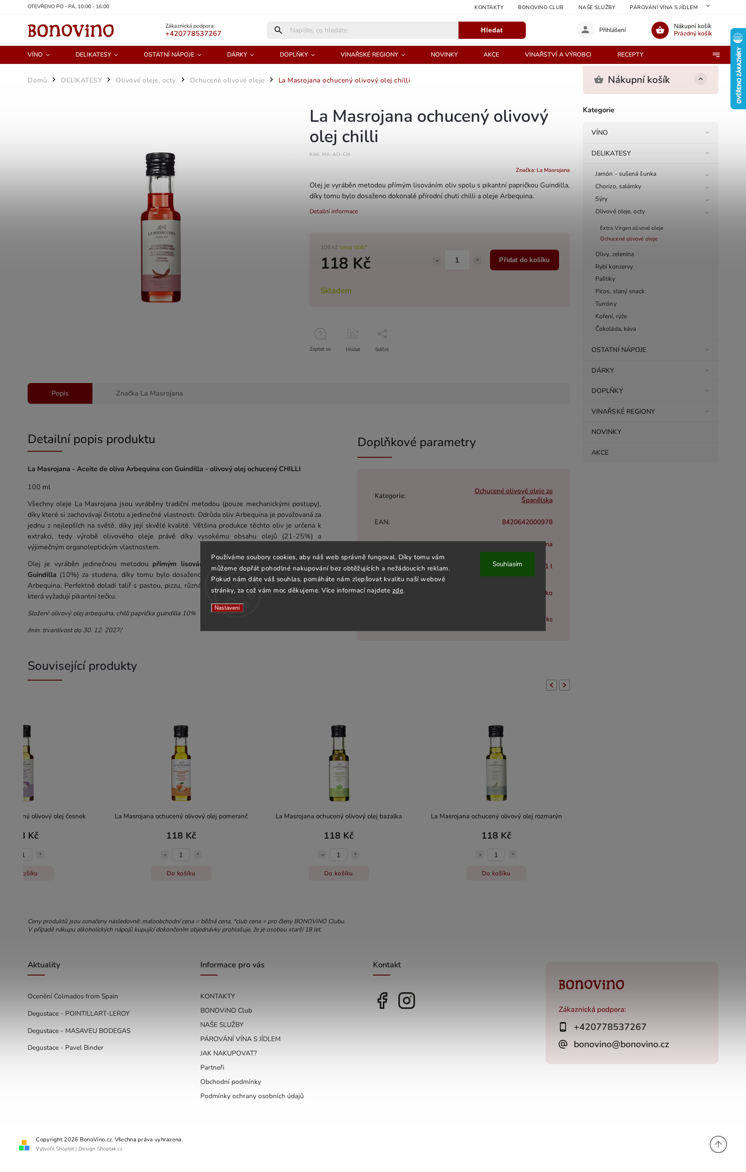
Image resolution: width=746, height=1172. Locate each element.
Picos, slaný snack (620, 291)
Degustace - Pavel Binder (66, 1047)
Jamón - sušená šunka (625, 174)
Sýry (601, 199)
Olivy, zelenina (614, 254)
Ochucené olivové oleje (628, 238)
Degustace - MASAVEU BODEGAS (79, 1030)
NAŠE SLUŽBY (597, 7)
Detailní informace (334, 211)
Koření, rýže (611, 316)
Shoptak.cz (110, 1148)
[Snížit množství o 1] (437, 260)
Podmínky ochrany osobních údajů (252, 1095)
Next (566, 685)
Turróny (605, 304)
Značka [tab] (149, 393)
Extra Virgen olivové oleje (632, 227)
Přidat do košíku (524, 259)
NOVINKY (606, 431)
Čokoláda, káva (615, 329)
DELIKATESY (611, 153)
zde (398, 590)
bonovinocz (407, 1000)
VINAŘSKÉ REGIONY (623, 411)
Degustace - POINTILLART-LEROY (79, 1013)
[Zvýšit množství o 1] (477, 260)
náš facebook (382, 1000)
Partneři (212, 1067)
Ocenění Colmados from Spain (73, 996)
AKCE (600, 452)
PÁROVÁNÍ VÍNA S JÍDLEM (664, 7)
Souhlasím (507, 564)
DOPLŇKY (607, 390)
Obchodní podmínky (230, 1081)
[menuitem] (45, 55)
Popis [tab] (60, 393)
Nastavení (227, 608)
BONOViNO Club (541, 7)
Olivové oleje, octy (620, 211)
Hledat (492, 30)
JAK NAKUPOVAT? (228, 1053)
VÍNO (599, 132)
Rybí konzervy (614, 267)
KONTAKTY (488, 7)
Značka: (543, 170)
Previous (550, 685)
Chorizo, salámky (618, 186)
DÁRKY (602, 370)
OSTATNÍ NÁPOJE (618, 349)
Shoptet (65, 1148)
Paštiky (605, 279)
